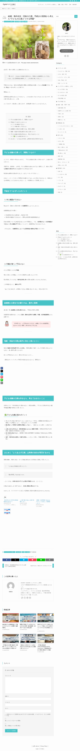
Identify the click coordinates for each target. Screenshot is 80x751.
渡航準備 (61, 159)
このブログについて (66, 51)
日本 (21, 21)
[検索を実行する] (76, 16)
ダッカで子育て (63, 89)
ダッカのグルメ (63, 92)
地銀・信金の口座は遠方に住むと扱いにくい (23, 131)
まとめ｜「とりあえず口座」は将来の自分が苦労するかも (27, 139)
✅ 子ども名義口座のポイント (21, 136)
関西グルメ (61, 119)
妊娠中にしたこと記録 (64, 110)
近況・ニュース (62, 83)
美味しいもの (62, 165)
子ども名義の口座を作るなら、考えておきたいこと (25, 134)
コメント (8, 675)
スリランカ (62, 68)
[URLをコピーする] (49, 560)
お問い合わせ (36, 746)
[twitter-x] (25, 598)
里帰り (61, 116)
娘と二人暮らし (63, 147)
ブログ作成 (61, 101)
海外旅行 (61, 168)
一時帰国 (25, 21)
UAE (60, 171)
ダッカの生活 (62, 95)
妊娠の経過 (62, 107)
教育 (60, 156)
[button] (6, 560)
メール (7, 702)
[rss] (74, 1)
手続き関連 (17, 21)
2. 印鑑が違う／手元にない (20, 126)
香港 (60, 192)
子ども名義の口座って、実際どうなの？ (22, 119)
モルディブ (61, 186)
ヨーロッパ (62, 189)
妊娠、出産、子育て (64, 104)
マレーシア (62, 183)
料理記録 (61, 123)
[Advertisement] (28, 247)
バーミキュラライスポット (65, 126)
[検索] (76, 1)
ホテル (61, 141)
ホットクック (62, 132)
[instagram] (70, 1)
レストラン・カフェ (64, 77)
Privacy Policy (44, 746)
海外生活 (34, 552)
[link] (22, 598)
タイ (60, 177)
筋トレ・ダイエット (63, 162)
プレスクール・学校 (64, 71)
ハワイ (60, 180)
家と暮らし (62, 153)
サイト (6, 708)
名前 (7, 696)
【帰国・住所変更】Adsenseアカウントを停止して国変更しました (43, 501)
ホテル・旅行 (62, 74)
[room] (72, 1)
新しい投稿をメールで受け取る (12, 725)
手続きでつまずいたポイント (19, 122)
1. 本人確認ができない (19, 124)
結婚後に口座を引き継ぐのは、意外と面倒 (22, 129)
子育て (61, 113)
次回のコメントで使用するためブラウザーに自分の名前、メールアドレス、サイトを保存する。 (28, 715)
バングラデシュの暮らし (9, 21)
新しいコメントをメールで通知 (12, 720)
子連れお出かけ (63, 150)
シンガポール (62, 174)
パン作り (61, 129)
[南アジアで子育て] (9, 4)
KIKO (10, 591)
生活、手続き (62, 80)
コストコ (61, 138)
